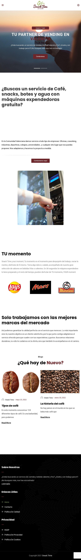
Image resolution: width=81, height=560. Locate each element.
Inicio (7, 502)
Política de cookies (13, 539)
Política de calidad (12, 512)
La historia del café (52, 403)
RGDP (7, 530)
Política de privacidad (13, 535)
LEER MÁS (6, 484)
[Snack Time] (40, 5)
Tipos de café (10, 405)
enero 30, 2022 (60, 398)
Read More (6, 423)
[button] (40, 161)
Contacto (8, 507)
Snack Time (47, 555)
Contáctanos (40, 56)
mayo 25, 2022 (21, 400)
